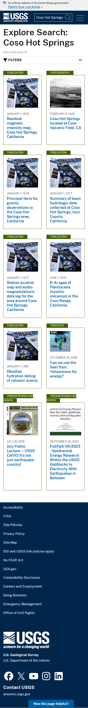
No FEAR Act (13, 560)
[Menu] (80, 18)
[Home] (15, 21)
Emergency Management (22, 604)
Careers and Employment (22, 586)
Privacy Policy (14, 534)
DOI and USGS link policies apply (28, 551)
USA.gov (9, 569)
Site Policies (12, 525)
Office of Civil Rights (19, 613)
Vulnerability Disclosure (21, 578)
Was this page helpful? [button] (51, 704)
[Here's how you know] (44, 5)
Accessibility (13, 507)
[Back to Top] (73, 693)
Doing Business (14, 595)
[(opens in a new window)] (8, 676)
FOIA (7, 516)
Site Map (10, 542)
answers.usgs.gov (16, 694)
